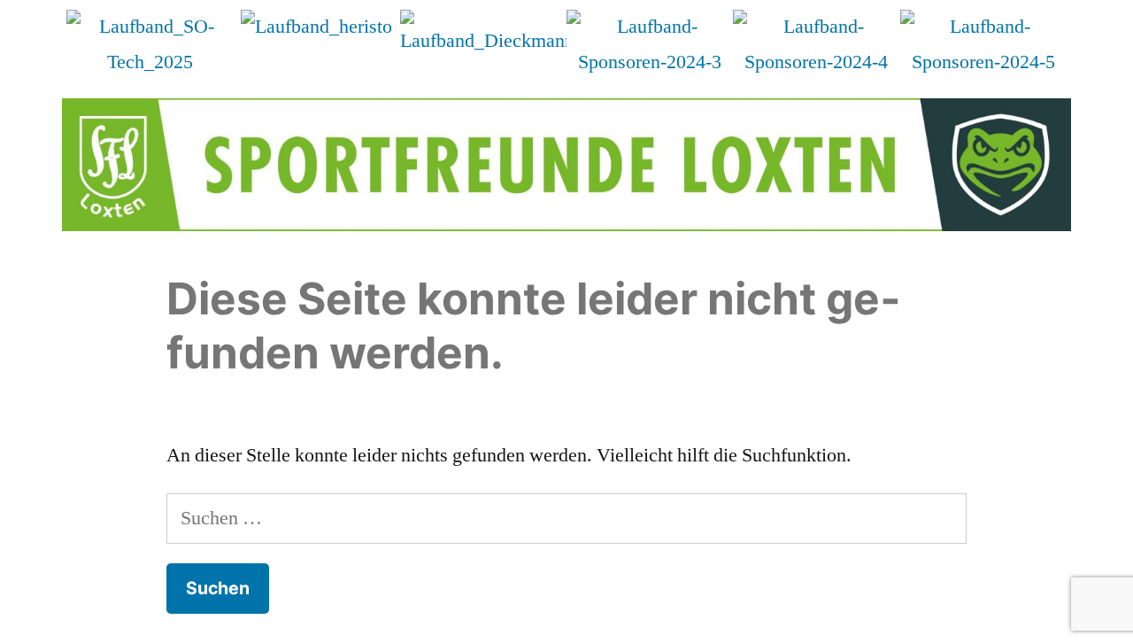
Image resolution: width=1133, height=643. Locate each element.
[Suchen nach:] (566, 518)
